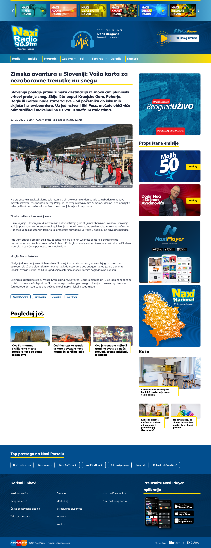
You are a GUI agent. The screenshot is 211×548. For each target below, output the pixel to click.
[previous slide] (13, 10)
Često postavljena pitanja (25, 508)
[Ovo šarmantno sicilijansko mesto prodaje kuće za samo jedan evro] (30, 336)
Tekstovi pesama (120, 465)
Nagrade (141, 465)
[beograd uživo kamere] (169, 104)
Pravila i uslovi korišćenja (59, 543)
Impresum (62, 516)
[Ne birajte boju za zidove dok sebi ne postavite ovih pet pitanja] (186, 411)
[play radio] (178, 38)
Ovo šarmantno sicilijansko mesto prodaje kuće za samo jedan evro (27, 350)
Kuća (144, 351)
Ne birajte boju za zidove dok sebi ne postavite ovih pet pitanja (183, 423)
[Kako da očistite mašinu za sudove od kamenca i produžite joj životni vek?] (154, 411)
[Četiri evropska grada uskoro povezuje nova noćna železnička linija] (71, 336)
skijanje (56, 296)
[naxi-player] (169, 252)
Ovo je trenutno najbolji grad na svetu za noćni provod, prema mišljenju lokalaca (111, 350)
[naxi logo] (26, 37)
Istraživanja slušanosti (69, 508)
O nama (61, 493)
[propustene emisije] (169, 166)
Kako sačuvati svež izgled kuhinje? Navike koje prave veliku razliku (155, 392)
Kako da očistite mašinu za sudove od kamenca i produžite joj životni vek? (150, 424)
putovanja (40, 296)
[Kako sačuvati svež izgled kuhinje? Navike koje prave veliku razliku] (169, 373)
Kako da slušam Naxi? (165, 465)
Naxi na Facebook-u (114, 493)
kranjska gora (20, 296)
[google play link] (184, 506)
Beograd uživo (19, 500)
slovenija (72, 296)
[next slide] (198, 10)
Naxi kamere (45, 465)
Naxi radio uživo (22, 465)
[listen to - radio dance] (120, 10)
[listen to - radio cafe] (30, 10)
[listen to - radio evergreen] (150, 10)
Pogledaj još (27, 313)
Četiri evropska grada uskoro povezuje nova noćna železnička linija (68, 348)
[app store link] (184, 513)
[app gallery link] (184, 521)
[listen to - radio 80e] (60, 10)
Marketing (62, 500)
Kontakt (61, 524)
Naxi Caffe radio (68, 465)
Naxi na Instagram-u (115, 500)
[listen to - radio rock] (90, 10)
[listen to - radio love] (180, 10)
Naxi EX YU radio (94, 465)
